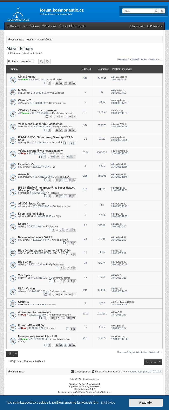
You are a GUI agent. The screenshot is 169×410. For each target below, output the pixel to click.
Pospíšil (118, 100)
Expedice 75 (26, 164)
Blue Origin (59, 253)
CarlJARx (26, 253)
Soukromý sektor (61, 206)
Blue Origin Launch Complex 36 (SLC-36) (44, 250)
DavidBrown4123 (122, 302)
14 (74, 196)
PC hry (52, 304)
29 (61, 83)
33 (70, 130)
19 (61, 294)
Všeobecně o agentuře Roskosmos (40, 123)
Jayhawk (25, 166)
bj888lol (23, 90)
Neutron (23, 223)
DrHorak (25, 126)
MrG (116, 224)
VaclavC (118, 336)
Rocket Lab (52, 226)
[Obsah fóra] (17, 13)
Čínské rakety (26, 76)
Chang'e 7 (24, 100)
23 (70, 180)
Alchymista (119, 151)
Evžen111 (119, 77)
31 (70, 83)
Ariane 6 (23, 174)
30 (66, 83)
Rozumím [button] (145, 402)
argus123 (119, 124)
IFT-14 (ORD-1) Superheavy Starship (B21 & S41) (45, 138)
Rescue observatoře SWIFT (35, 237)
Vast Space (25, 275)
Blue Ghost (25, 261)
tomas (24, 79)
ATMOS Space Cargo (31, 203)
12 (70, 116)
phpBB (74, 392)
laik (23, 226)
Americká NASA (60, 240)
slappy (117, 325)
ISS (53, 166)
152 (73, 318)
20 (57, 180)
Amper (24, 291)
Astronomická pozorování (34, 312)
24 (74, 180)
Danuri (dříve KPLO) (31, 325)
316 (68, 156)
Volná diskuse (57, 93)
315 (63, 156)
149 (57, 318)
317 (73, 156)
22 (66, 180)
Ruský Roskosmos (62, 126)
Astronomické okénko (60, 314)
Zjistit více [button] (108, 402)
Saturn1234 (27, 216)
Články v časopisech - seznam (37, 110)
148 (52, 318)
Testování (57, 142)
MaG (116, 312)
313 (52, 156)
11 (66, 116)
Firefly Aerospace (55, 264)
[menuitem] (33, 26)
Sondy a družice (57, 103)
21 (61, 180)
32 (74, 83)
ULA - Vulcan (26, 288)
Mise (52, 328)
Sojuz (58, 216)
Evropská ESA (62, 177)
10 (61, 116)
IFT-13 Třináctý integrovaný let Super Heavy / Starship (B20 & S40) (46, 189)
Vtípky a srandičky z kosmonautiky (40, 150)
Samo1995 (26, 177)
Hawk (117, 110)
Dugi (23, 153)
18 (57, 294)
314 (57, 156)
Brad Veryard (93, 384)
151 (68, 318)
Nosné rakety (55, 79)
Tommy (25, 113)
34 (74, 130)
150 (63, 318)
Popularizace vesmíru (63, 113)
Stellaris (23, 302)
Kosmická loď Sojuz (31, 213)
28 (57, 83)
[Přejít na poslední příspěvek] (126, 77)
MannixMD (95, 386)
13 (74, 116)
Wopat (24, 103)
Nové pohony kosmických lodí (37, 336)
